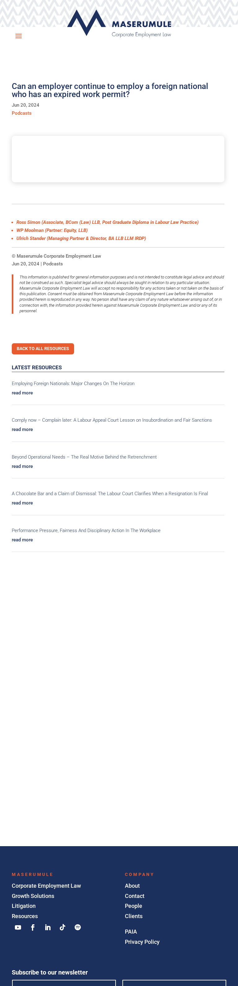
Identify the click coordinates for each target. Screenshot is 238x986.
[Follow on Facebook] (33, 927)
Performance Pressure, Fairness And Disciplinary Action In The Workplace (86, 530)
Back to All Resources (43, 348)
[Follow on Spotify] (77, 927)
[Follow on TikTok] (62, 927)
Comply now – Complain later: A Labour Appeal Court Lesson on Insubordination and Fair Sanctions (112, 420)
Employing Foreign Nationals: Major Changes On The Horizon (73, 383)
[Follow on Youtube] (18, 927)
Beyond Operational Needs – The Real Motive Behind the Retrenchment (84, 457)
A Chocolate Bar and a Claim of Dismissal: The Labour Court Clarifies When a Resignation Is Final (110, 493)
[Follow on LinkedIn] (48, 927)
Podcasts (53, 264)
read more (22, 393)
